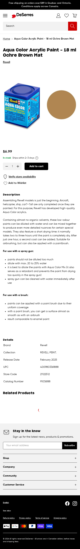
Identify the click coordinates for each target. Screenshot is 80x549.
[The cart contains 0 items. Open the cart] (75, 15)
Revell (6, 62)
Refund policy (9, 518)
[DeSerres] (22, 15)
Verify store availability (22, 176)
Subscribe (69, 445)
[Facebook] (67, 503)
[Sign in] (58, 15)
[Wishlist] (66, 15)
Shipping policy (60, 518)
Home (6, 39)
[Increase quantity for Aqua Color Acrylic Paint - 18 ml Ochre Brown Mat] (18, 166)
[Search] (72, 26)
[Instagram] (75, 503)
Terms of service (42, 518)
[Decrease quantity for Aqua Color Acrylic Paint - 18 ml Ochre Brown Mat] (6, 166)
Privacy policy (25, 518)
